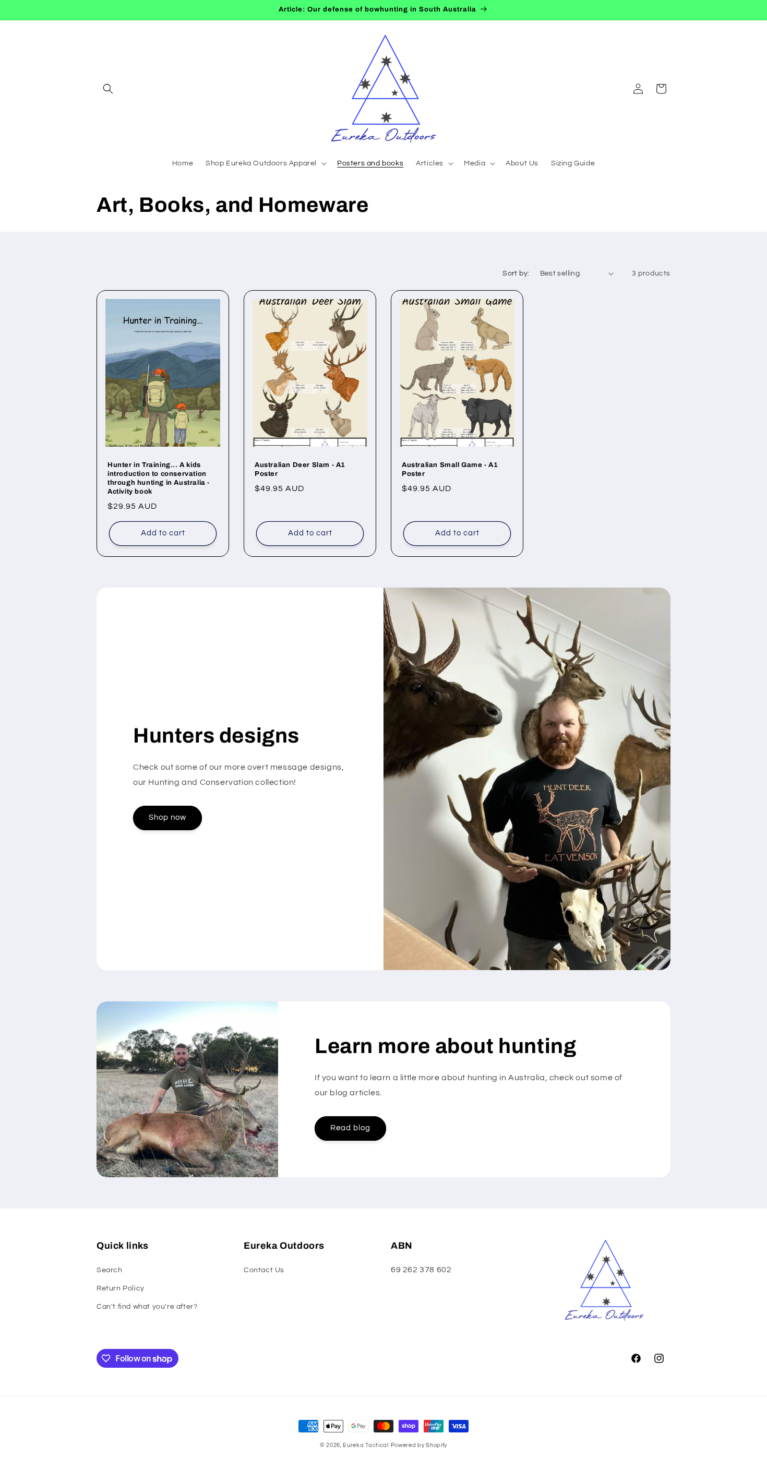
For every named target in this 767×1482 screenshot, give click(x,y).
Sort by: (515, 273)
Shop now (167, 817)
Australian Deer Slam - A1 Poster (300, 469)
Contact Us (264, 1270)
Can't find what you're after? (147, 1306)
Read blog (350, 1128)
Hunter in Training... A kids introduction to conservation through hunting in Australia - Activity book (158, 478)
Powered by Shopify (419, 1445)
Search (110, 1270)
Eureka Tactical (366, 1445)
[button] (108, 88)
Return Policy (121, 1288)
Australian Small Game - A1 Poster (450, 469)
